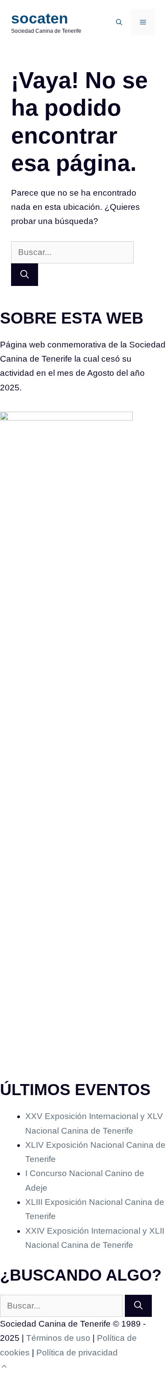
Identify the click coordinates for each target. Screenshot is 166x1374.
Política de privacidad (77, 1352)
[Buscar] (24, 274)
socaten (39, 18)
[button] (119, 22)
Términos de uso (58, 1338)
